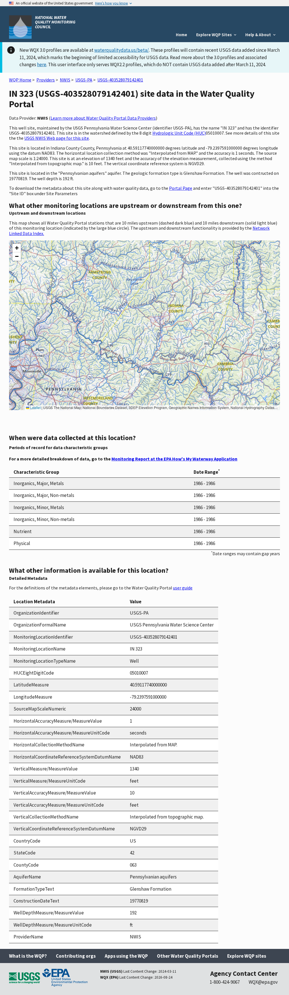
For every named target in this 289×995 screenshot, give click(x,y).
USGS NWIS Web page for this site (56, 138)
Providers (45, 80)
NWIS (65, 80)
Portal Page (180, 188)
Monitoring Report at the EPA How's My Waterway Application (174, 459)
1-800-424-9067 (225, 982)
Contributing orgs (76, 956)
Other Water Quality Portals (187, 956)
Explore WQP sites (246, 956)
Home (181, 34)
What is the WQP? (28, 956)
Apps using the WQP (126, 956)
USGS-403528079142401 (120, 80)
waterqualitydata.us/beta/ (121, 50)
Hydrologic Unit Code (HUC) (179, 133)
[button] (16, 248)
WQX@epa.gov (263, 982)
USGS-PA (83, 80)
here (41, 64)
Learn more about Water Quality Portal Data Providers (103, 118)
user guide (182, 588)
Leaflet (35, 407)
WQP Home (20, 80)
